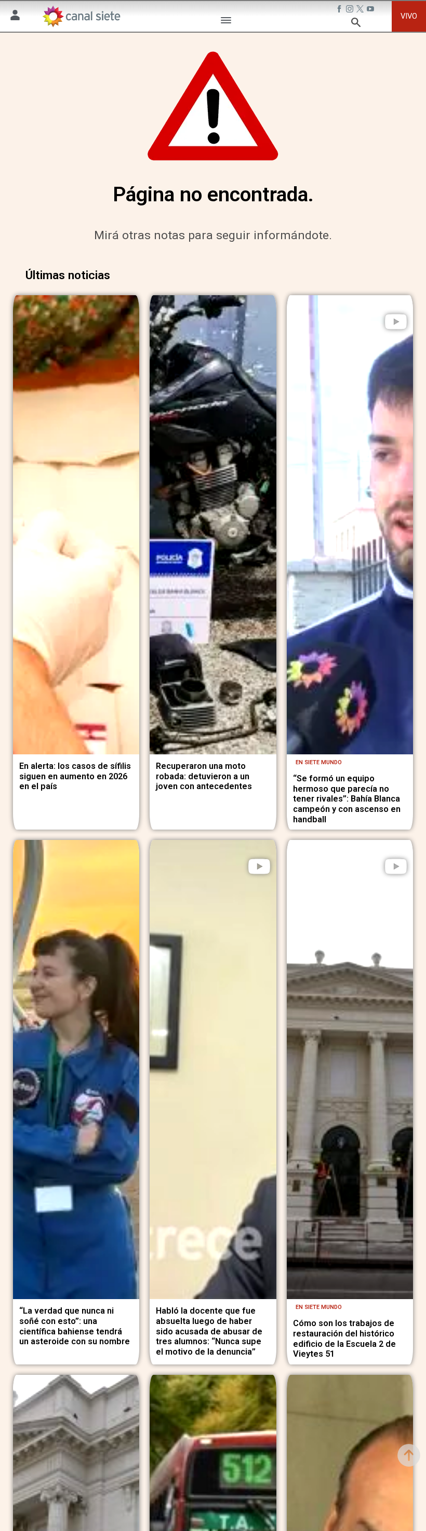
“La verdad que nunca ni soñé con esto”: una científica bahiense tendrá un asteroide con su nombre (74, 1326)
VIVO (409, 16)
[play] (396, 322)
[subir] (409, 1455)
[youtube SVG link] (371, 10)
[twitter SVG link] (361, 10)
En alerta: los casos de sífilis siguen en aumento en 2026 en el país (75, 776)
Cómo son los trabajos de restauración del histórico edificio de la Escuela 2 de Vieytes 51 (344, 1338)
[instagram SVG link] (350, 10)
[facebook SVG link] (340, 10)
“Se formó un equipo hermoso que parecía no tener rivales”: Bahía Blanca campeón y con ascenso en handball (347, 799)
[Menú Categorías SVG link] (226, 22)
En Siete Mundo (319, 762)
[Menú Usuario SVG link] (15, 16)
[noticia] (76, 524)
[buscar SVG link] (356, 24)
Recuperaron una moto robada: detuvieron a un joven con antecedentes (204, 776)
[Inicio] (81, 16)
